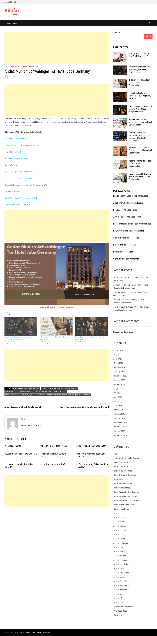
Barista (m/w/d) (11, 165)
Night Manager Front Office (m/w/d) (19, 171)
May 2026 (117, 354)
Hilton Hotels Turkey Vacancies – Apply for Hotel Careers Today (140, 122)
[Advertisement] (56, 48)
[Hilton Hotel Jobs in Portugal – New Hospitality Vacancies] (120, 93)
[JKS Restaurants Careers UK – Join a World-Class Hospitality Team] (120, 106)
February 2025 (119, 414)
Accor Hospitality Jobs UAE (52, 464)
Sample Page (11, 23)
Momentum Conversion (123, 606)
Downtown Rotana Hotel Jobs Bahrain (128, 231)
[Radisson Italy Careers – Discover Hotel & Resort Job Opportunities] (120, 148)
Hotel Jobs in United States (125, 496)
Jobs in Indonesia (120, 543)
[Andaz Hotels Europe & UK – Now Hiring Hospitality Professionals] (120, 67)
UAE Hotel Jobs (120, 611)
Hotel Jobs (118, 479)
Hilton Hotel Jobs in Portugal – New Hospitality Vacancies (140, 96)
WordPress (38, 632)
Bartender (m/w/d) (12, 191)
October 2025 (119, 380)
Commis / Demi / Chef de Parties (18, 204)
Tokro (13, 77)
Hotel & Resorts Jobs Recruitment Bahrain (130, 196)
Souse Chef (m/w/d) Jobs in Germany (60, 395)
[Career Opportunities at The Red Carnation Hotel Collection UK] (91, 326)
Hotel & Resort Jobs (12, 66)
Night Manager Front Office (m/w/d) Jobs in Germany (25, 395)
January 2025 (119, 418)
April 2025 (117, 405)
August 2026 (118, 350)
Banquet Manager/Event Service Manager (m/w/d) (25, 185)
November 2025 (120, 375)
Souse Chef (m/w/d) (12, 152)
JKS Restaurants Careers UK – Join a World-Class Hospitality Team (140, 109)
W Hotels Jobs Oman (14, 446)
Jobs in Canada (119, 530)
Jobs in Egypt (119, 538)
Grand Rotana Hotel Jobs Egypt (126, 259)
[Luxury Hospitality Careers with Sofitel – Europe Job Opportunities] (120, 174)
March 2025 (118, 409)
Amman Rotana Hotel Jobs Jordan (127, 217)
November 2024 (120, 426)
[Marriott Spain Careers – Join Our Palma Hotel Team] (120, 54)
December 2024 (120, 422)
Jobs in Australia (120, 521)
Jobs (115, 513)
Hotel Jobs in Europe (122, 487)
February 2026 (119, 367)
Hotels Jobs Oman (121, 509)
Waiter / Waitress (83, 395)
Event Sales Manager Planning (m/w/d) (21, 145)
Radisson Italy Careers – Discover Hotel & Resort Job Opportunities (140, 150)
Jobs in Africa (119, 517)
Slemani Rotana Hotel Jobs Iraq (126, 238)
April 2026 (117, 358)
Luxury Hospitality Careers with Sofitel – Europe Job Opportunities (140, 176)
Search (116, 32)
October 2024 (119, 431)
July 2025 (117, 392)
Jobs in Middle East (121, 564)
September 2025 (120, 384)
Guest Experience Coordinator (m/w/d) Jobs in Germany (26, 392)
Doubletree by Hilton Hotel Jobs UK (20, 453)
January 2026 (119, 371)
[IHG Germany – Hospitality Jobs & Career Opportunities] (120, 80)
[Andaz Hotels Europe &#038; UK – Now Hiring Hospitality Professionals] (20, 326)
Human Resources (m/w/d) (15, 158)
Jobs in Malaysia (120, 560)
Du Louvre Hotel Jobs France (53, 446)
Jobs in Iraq (118, 547)
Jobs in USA (118, 602)
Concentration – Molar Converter (127, 458)
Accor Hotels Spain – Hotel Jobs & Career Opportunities (140, 163)
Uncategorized (119, 615)
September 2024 (120, 435)
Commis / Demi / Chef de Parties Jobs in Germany (59, 388)
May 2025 (117, 401)
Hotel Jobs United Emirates (125, 504)
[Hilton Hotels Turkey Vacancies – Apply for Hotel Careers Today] (120, 120)
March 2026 (118, 363)
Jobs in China (119, 534)
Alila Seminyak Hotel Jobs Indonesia (128, 203)
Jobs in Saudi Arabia (121, 581)
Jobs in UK (118, 598)
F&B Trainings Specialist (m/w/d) (18, 178)
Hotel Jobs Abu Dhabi (122, 483)
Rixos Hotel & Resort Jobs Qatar (91, 446)
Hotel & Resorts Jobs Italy (124, 475)
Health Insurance (120, 462)
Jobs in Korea (119, 551)
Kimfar (12, 10)
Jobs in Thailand (120, 589)
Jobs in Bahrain (119, 526)
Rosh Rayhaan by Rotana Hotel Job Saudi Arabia (132, 224)
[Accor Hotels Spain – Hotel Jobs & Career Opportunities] (120, 161)
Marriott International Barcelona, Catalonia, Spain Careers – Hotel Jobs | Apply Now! (140, 136)
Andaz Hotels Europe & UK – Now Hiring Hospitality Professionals (140, 69)
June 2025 (117, 397)
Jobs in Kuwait (119, 555)
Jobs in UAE (118, 594)
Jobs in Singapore (120, 585)
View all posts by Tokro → (31, 425)
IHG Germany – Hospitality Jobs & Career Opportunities (139, 82)
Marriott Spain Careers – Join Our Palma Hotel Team (140, 54)
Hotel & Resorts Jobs (31, 66)
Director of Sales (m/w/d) (15, 138)
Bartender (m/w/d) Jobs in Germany (26, 388)
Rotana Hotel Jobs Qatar (123, 252)
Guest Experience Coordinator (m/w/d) (20, 198)
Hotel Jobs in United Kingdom (126, 492)
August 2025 (118, 388)
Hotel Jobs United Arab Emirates (127, 500)
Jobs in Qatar (119, 577)
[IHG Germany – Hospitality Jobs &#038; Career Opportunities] (56, 326)
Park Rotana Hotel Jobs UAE (124, 245)
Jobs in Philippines (121, 572)
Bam (48, 632)
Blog (115, 453)
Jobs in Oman (119, 568)
